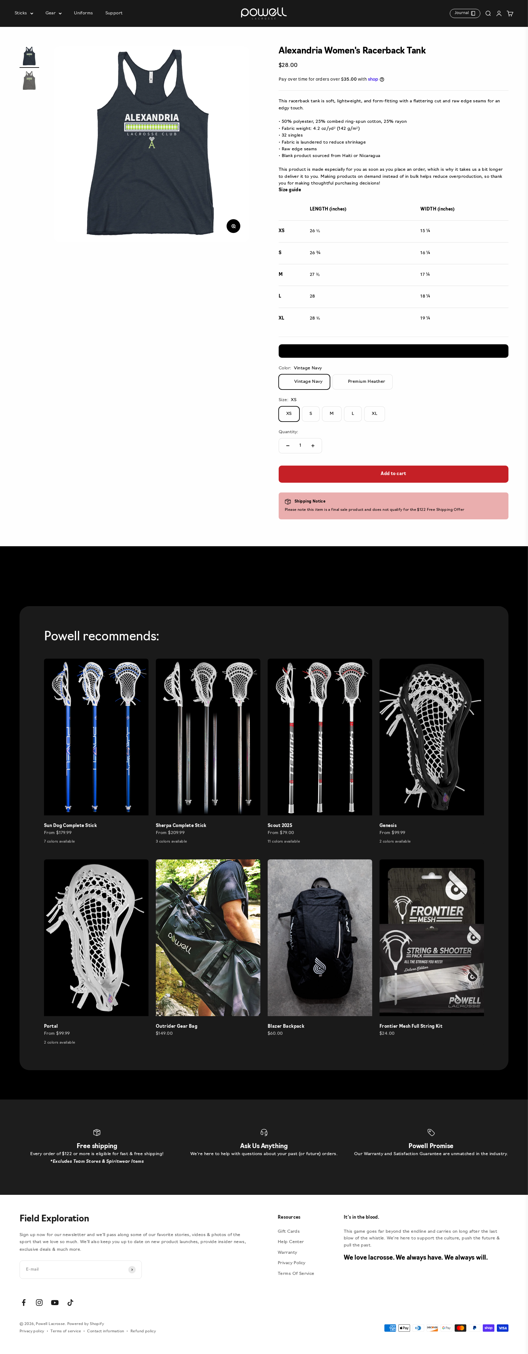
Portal (51, 1026)
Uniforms (83, 13)
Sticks (21, 13)
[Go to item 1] (29, 57)
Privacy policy (32, 1331)
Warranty (287, 1252)
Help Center (291, 1242)
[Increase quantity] (313, 445)
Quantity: (289, 432)
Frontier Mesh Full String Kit (411, 1026)
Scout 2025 (280, 826)
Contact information (105, 1331)
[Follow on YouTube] (55, 1302)
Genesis (388, 826)
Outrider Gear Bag (176, 1026)
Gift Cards (289, 1231)
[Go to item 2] (29, 81)
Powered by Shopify (85, 1324)
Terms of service (65, 1331)
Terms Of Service (296, 1274)
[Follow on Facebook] (24, 1302)
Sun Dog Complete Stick (70, 826)
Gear (51, 13)
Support (114, 13)
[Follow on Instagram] (39, 1302)
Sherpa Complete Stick (181, 826)
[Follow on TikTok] (70, 1302)
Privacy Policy (292, 1263)
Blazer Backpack (286, 1026)
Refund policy (143, 1331)
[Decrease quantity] (288, 445)
